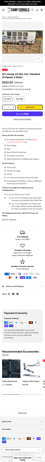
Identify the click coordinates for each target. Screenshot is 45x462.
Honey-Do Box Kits (13, 17)
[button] (22, 459)
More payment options (22, 119)
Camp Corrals (6, 66)
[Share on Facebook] (13, 294)
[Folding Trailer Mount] (31, 368)
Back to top (23, 413)
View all (5, 355)
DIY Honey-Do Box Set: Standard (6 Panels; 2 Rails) (17, 18)
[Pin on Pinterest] (17, 294)
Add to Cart (30, 107)
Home (4, 17)
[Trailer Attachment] (11, 368)
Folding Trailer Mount (30, 381)
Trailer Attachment (9, 381)
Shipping (5, 86)
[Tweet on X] (9, 294)
